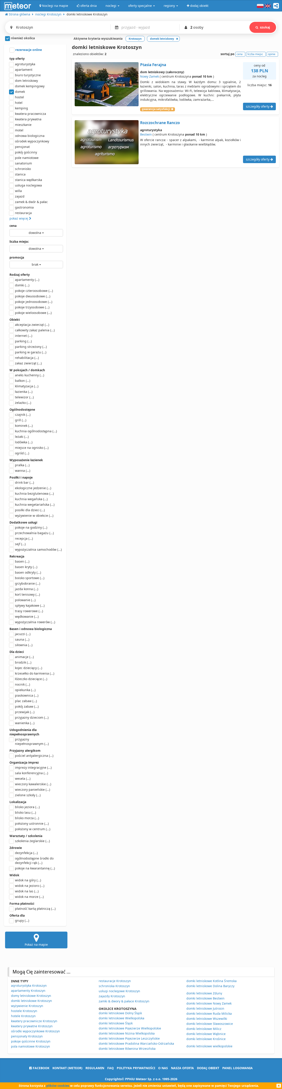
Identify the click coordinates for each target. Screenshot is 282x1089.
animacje (24, 657)
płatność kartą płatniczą (35, 908)
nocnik (22, 684)
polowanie (25, 600)
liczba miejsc (19, 241)
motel (19, 130)
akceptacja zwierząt (32, 325)
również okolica (22, 38)
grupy (22, 920)
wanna (22, 470)
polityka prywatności (136, 1068)
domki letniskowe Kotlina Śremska (211, 981)
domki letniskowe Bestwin (205, 998)
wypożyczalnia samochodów (38, 549)
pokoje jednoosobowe (33, 302)
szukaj (265, 27)
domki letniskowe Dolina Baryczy (210, 986)
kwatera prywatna (28, 119)
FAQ (110, 1068)
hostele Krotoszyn (24, 1011)
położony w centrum (32, 829)
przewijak (24, 712)
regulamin (94, 1068)
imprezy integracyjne (33, 767)
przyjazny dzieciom (31, 717)
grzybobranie (27, 583)
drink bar (24, 482)
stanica (20, 174)
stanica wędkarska (28, 180)
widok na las (27, 891)
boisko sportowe (29, 578)
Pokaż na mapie (36, 944)
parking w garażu (30, 352)
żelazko (23, 403)
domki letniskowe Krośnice (206, 1039)
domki (22, 285)
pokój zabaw (27, 706)
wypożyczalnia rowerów (35, 622)
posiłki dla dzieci (30, 510)
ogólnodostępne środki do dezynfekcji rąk (34, 860)
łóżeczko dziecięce (31, 679)
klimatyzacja (26, 386)
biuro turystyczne (28, 75)
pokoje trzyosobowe (32, 307)
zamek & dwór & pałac (31, 202)
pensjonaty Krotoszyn (27, 1036)
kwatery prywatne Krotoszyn (32, 1026)
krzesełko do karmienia (34, 673)
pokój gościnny (26, 152)
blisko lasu (25, 812)
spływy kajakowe (30, 605)
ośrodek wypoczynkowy (32, 141)
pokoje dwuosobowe (32, 296)
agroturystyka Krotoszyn (29, 985)
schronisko (23, 169)
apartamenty (27, 280)
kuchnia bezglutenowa (34, 493)
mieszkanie (23, 125)
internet (23, 336)
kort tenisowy (27, 594)
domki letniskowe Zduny (204, 993)
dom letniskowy (26, 80)
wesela (22, 778)
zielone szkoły (28, 795)
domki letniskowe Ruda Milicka (209, 1013)
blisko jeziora (27, 807)
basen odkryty (28, 572)
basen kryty (26, 567)
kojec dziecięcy (28, 668)
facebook (40, 1068)
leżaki (22, 436)
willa (18, 191)
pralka (22, 465)
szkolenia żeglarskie (32, 841)
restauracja (23, 213)
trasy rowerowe (29, 611)
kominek (24, 425)
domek (20, 92)
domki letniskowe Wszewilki (206, 1018)
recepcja (24, 538)
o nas (163, 1068)
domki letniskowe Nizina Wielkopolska (127, 1033)
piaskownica (26, 695)
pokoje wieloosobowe (33, 313)
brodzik (23, 662)
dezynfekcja (26, 853)
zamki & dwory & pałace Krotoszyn (124, 1001)
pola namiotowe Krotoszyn (30, 1046)
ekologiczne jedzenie (33, 488)
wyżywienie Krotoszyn (27, 1006)
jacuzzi (22, 634)
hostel (19, 97)
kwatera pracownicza (30, 114)
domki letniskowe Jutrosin (205, 1008)
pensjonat (22, 147)
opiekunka (25, 690)
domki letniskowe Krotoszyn (31, 1001)
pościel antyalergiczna (34, 755)
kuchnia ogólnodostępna (36, 431)
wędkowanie (27, 616)
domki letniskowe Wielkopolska (121, 1018)
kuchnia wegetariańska (34, 504)
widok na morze (29, 897)
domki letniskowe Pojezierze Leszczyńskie (129, 1038)
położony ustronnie (32, 823)
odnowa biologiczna (30, 136)
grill (20, 420)
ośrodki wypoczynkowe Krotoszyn (35, 1031)
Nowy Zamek (149, 76)
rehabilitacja (27, 358)
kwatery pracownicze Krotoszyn (34, 1021)
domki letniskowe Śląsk (116, 1023)
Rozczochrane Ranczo (160, 122)
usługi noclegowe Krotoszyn (119, 991)
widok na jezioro (29, 886)
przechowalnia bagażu (34, 533)
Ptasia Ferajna (153, 64)
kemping (21, 108)
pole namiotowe (27, 158)
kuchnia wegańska (31, 499)
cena (13, 226)
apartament (23, 69)
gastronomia (24, 207)
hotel (18, 103)
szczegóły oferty (258, 106)
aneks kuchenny (29, 375)
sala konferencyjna (31, 773)
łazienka (23, 392)
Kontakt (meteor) (67, 1068)
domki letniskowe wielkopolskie (209, 1046)
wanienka (24, 723)
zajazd (19, 196)
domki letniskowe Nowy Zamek (209, 1003)
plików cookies (57, 1085)
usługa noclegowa (28, 185)
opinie (271, 54)
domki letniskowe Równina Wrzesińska (127, 1048)
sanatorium (23, 163)
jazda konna (26, 589)
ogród (22, 453)
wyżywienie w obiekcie (34, 515)
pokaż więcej (19, 218)
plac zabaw (26, 701)
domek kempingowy (30, 86)
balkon (22, 381)
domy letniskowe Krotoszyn (31, 996)
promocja (16, 257)
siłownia (23, 645)
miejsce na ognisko (31, 448)
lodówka (23, 442)
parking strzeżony (31, 347)
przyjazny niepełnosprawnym (32, 741)
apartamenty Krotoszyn (28, 990)
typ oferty (17, 58)
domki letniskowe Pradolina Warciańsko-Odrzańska (136, 1043)
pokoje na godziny (31, 527)
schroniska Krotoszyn (114, 986)
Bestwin (146, 134)
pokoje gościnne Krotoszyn (30, 1041)
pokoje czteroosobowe (34, 291)
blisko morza (27, 818)
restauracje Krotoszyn (115, 981)
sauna (22, 639)
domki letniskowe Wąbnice (206, 1034)
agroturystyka (25, 64)
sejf (20, 544)
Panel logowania (237, 1068)
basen (22, 561)
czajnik (22, 414)
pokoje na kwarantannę (35, 868)
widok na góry (28, 880)
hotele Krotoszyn (23, 1016)
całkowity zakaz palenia (35, 330)
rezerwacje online (28, 50)
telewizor (24, 397)
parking (23, 341)
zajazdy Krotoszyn (112, 996)
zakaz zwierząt (28, 363)
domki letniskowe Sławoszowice (209, 1024)
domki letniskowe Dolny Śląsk (120, 1013)
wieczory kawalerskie (33, 784)
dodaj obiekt (208, 1068)
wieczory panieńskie (32, 789)
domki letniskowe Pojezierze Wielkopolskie (130, 1028)
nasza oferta (182, 1068)
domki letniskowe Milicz (203, 1029)
